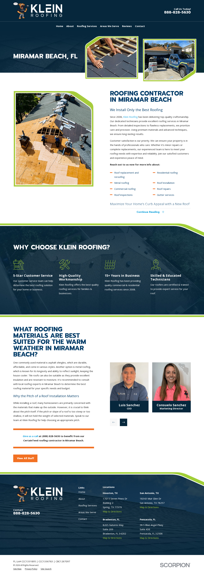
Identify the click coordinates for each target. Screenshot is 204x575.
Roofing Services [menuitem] (87, 26)
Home (81, 491)
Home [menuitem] (59, 26)
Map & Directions (112, 511)
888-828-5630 (177, 12)
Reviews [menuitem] (127, 26)
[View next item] (123, 422)
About (81, 498)
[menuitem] (17, 569)
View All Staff (25, 458)
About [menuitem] (70, 26)
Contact (82, 518)
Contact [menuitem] (140, 26)
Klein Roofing (130, 116)
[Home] (37, 10)
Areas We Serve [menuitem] (109, 26)
